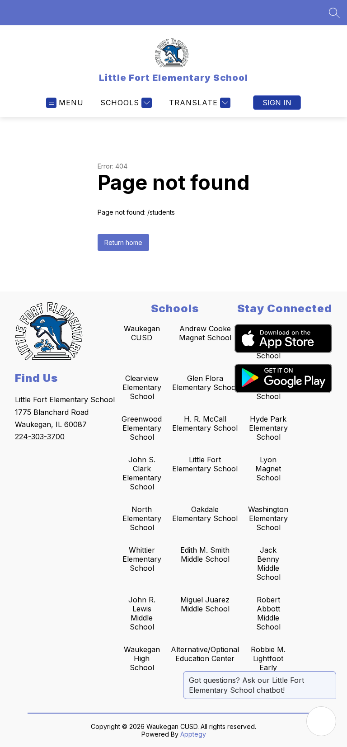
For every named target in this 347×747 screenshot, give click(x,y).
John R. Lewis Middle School (141, 613)
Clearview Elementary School (141, 387)
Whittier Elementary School (141, 559)
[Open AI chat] (321, 721)
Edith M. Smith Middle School (205, 554)
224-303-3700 (40, 436)
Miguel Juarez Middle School (205, 604)
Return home (123, 242)
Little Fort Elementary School (205, 464)
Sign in (277, 102)
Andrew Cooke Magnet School (205, 333)
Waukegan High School (142, 658)
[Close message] (329, 675)
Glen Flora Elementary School (205, 383)
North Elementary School (141, 518)
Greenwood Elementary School (142, 428)
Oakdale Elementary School (205, 514)
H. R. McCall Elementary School (205, 423)
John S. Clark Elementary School (141, 473)
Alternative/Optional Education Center (205, 654)
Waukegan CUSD (142, 333)
